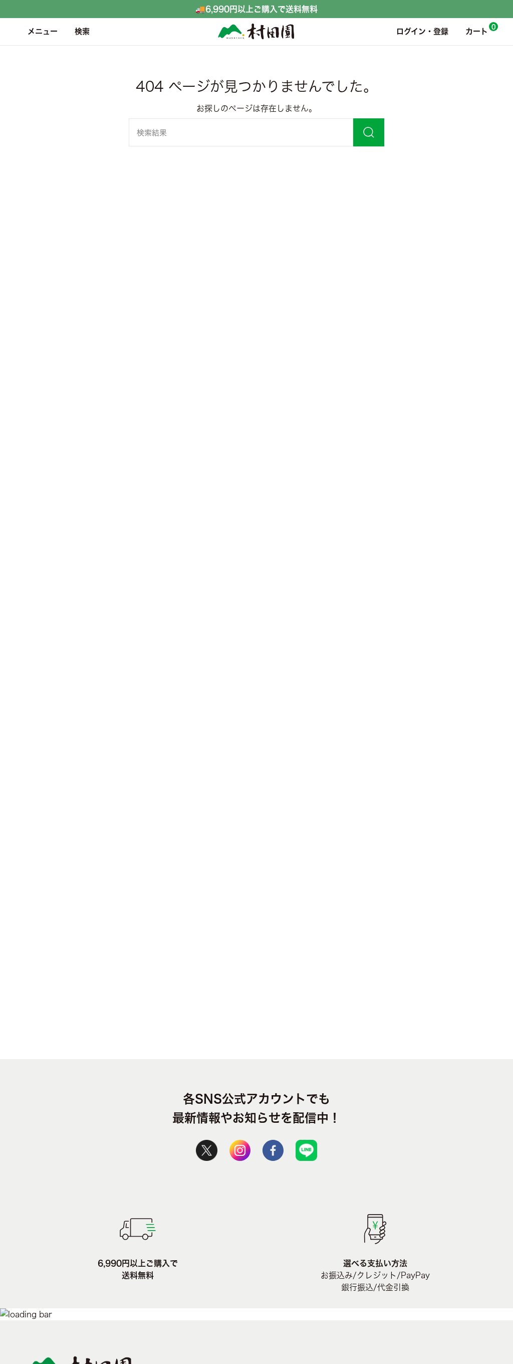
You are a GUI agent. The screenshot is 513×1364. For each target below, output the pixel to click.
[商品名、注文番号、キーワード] (368, 132)
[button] (80, 31)
